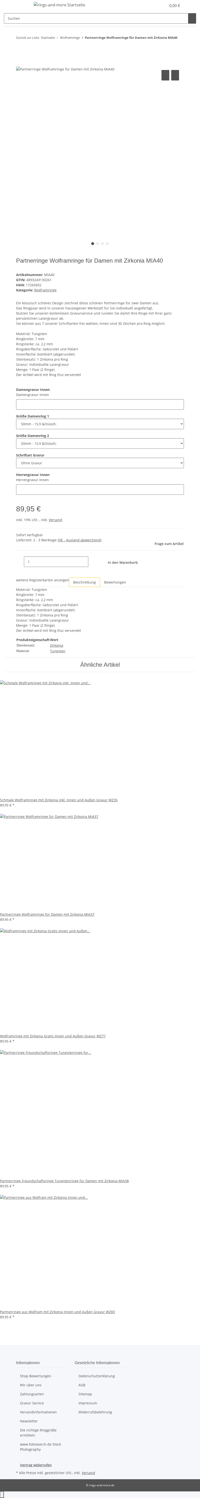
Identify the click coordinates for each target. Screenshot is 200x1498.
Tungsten (57, 651)
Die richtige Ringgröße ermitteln (38, 1433)
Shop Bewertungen (35, 1376)
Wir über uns (30, 1385)
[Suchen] (192, 18)
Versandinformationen (38, 1412)
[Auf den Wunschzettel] (175, 75)
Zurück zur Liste (27, 37)
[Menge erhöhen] (92, 561)
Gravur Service (32, 1403)
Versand (55, 519)
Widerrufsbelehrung (95, 1412)
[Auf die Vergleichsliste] (165, 75)
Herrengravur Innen (32, 479)
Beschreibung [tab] (84, 582)
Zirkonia (56, 645)
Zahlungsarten (32, 1394)
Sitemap (85, 1394)
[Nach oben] (2, 1494)
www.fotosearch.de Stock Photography (40, 1447)
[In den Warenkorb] (20, 63)
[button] (153, 5)
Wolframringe (45, 290)
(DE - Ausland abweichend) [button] (79, 540)
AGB (82, 1385)
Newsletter (29, 1421)
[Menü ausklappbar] (22, 5)
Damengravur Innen (32, 394)
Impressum (88, 1403)
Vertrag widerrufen (36, 1465)
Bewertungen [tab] (115, 582)
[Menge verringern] (20, 561)
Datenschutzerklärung (97, 1376)
